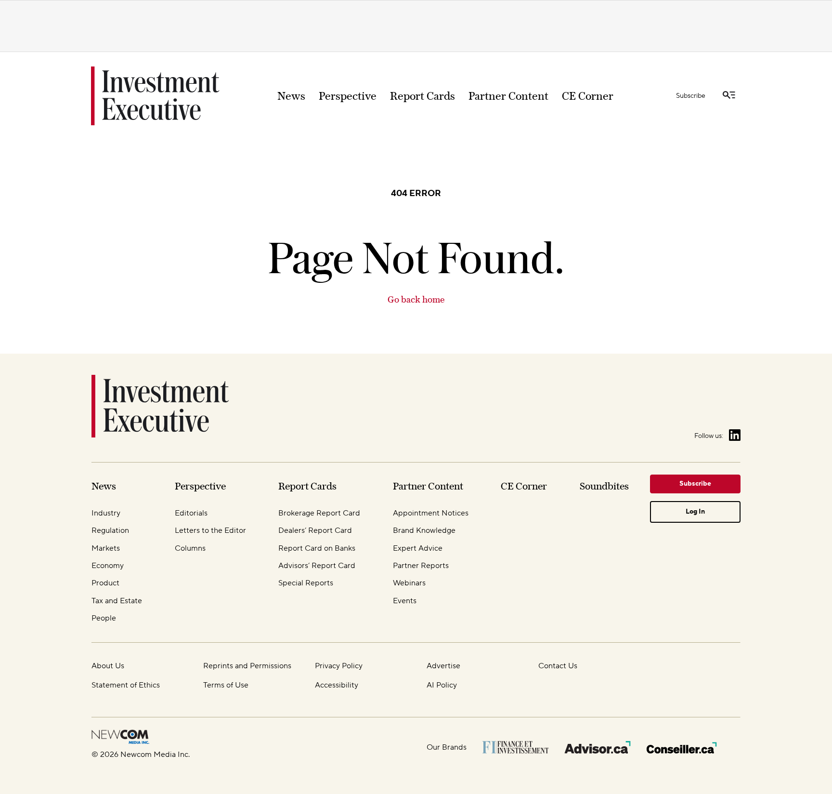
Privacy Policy (339, 666)
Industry (105, 513)
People (103, 618)
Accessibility (336, 685)
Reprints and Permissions (247, 666)
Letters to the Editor (210, 530)
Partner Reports (421, 565)
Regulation (110, 530)
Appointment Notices (430, 513)
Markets (105, 548)
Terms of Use (225, 685)
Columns (190, 548)
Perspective (348, 96)
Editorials (191, 513)
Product (105, 583)
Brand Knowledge (424, 530)
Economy (107, 565)
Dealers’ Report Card (315, 530)
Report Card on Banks (316, 548)
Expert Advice (417, 548)
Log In (695, 511)
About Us (107, 666)
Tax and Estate (116, 601)
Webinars (409, 583)
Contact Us (557, 666)
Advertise (443, 666)
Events (404, 601)
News (291, 96)
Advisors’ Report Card (316, 565)
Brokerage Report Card (319, 513)
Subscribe (690, 96)
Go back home (416, 299)
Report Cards (422, 96)
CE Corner (587, 96)
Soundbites (604, 485)
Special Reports (305, 583)
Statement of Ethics (125, 685)
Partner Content (508, 96)
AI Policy (442, 685)
